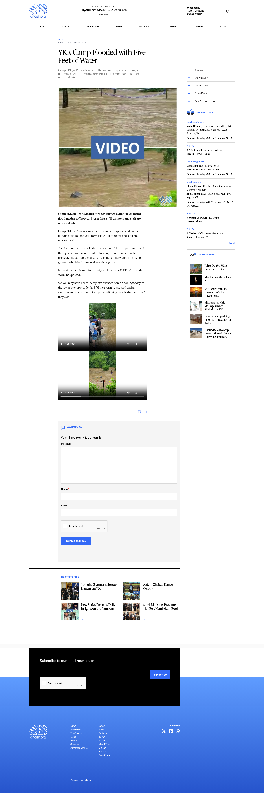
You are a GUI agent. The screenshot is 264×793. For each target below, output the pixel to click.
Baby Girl (191, 214)
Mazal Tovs (145, 27)
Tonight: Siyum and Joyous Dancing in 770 (99, 586)
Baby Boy (191, 146)
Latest (102, 726)
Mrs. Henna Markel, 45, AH (218, 279)
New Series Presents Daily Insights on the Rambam (98, 606)
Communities (92, 27)
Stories (102, 752)
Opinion (65, 27)
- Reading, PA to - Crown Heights (203, 167)
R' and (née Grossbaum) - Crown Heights (205, 152)
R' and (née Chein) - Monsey (203, 219)
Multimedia (76, 730)
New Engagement (195, 122)
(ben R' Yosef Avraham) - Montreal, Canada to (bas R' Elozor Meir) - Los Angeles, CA (209, 192)
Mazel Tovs (104, 744)
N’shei (119, 27)
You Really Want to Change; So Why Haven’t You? (216, 292)
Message (66, 444)
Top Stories (76, 733)
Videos (102, 748)
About (223, 27)
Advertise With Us (79, 748)
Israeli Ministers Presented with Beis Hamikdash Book (161, 606)
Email (65, 506)
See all (232, 243)
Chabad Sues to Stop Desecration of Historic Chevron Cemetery (218, 333)
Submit (199, 27)
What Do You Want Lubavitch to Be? (216, 267)
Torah (41, 27)
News (60, 40)
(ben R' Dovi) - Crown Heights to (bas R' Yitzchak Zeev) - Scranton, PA (210, 129)
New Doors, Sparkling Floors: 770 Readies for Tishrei (218, 319)
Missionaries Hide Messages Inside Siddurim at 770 (215, 305)
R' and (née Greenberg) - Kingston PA (205, 235)
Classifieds (173, 27)
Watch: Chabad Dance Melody (158, 586)
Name (65, 489)
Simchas (74, 744)
